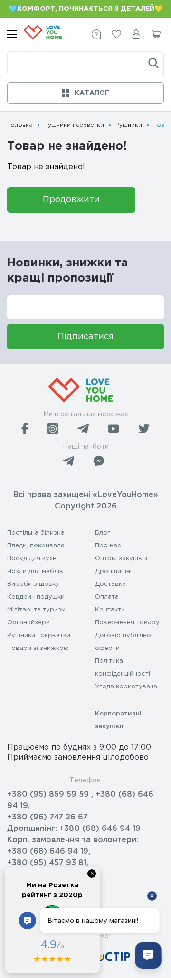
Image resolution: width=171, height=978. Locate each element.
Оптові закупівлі (121, 558)
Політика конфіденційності (122, 667)
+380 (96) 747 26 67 (47, 817)
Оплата (107, 597)
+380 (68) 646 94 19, (48, 851)
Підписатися (85, 336)
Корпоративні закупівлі (118, 720)
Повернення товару (127, 622)
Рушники (128, 125)
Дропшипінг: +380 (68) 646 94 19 (74, 828)
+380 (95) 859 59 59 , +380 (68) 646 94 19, (80, 800)
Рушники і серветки (74, 125)
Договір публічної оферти (123, 642)
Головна (20, 125)
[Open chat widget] (148, 955)
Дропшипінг (114, 571)
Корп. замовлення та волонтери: (72, 840)
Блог (102, 533)
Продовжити (71, 200)
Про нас (108, 545)
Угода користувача (126, 686)
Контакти (110, 609)
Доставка (110, 584)
